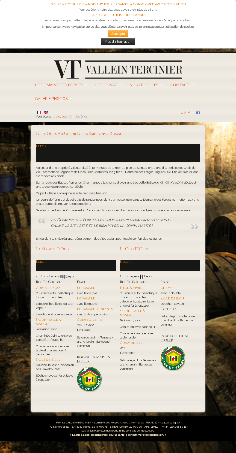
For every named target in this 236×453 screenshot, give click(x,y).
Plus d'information (118, 41)
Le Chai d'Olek (134, 249)
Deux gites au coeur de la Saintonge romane (80, 133)
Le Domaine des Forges (59, 85)
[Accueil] (118, 69)
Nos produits (144, 85)
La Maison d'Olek (53, 249)
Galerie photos (51, 98)
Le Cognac (106, 85)
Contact (180, 85)
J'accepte (118, 33)
